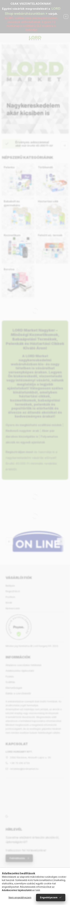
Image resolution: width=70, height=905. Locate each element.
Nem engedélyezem (20, 897)
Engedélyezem (48, 897)
